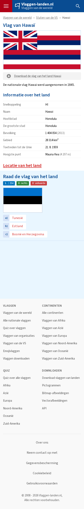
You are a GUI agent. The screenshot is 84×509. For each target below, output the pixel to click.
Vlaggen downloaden (16, 358)
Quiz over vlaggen (14, 328)
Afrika (6, 385)
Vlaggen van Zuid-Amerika (58, 358)
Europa (7, 400)
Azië (6, 393)
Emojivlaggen (11, 351)
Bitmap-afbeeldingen (55, 393)
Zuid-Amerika (11, 423)
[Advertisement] (42, 269)
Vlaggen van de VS (14, 343)
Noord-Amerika (12, 408)
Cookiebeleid (42, 473)
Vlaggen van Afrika (53, 320)
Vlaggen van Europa (54, 336)
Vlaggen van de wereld (36, 8)
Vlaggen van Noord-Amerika (59, 343)
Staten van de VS (47, 17)
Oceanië (8, 416)
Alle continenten (52, 313)
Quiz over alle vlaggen (17, 378)
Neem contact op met (42, 452)
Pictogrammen (51, 385)
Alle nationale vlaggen (17, 320)
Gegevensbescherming (42, 463)
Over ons (42, 442)
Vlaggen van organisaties (19, 336)
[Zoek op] (78, 6)
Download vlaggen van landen (61, 378)
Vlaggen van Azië (52, 328)
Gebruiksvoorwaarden (42, 483)
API (44, 408)
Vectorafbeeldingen (54, 400)
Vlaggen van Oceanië (55, 351)
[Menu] (6, 6)
